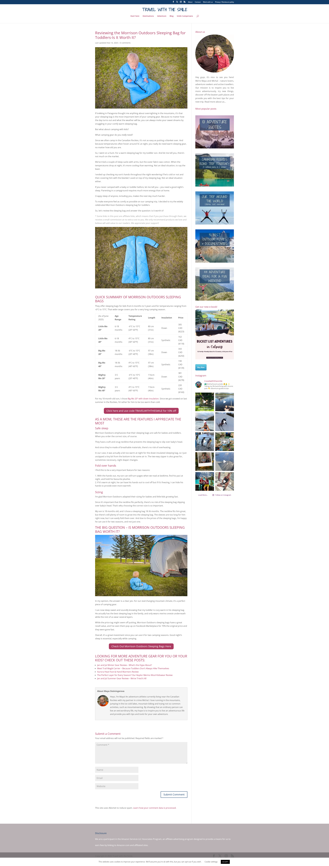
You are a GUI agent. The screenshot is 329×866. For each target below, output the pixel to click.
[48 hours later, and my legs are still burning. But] (224, 481)
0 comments (125, 43)
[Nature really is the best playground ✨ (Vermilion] (224, 402)
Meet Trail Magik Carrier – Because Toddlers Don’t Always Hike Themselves (133, 668)
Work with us (208, 2)
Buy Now (200, 367)
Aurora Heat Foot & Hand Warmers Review (118, 671)
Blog (171, 16)
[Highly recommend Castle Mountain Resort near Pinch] (224, 421)
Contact (198, 2)
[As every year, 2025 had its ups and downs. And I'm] (224, 441)
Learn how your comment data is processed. (154, 807)
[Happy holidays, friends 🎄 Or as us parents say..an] (204, 461)
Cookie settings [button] (211, 861)
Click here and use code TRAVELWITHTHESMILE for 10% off (141, 410)
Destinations (148, 16)
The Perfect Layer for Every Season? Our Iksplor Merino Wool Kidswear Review (134, 675)
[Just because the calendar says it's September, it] (224, 461)
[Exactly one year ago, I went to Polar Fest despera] (204, 421)
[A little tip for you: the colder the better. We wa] (204, 441)
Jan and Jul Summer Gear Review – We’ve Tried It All (121, 678)
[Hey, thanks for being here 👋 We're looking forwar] (204, 481)
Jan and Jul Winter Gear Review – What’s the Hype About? (124, 665)
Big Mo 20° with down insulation (143, 398)
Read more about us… (215, 101)
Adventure (161, 16)
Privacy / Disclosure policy (224, 2)
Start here (134, 16)
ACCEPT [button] (225, 862)
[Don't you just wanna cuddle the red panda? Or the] (204, 402)
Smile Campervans (185, 16)
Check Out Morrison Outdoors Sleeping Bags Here (141, 646)
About (190, 2)
